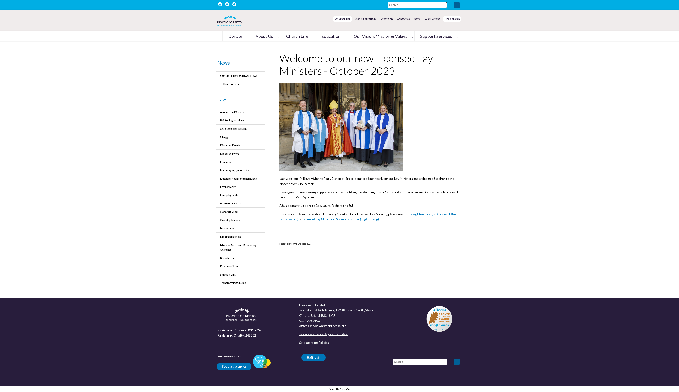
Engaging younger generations (238, 178)
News (223, 63)
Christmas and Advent (233, 128)
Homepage (227, 228)
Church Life (297, 36)
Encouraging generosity (234, 170)
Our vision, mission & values (380, 36)
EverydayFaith (229, 195)
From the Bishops (230, 203)
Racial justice (228, 257)
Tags (222, 99)
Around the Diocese (232, 112)
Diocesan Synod (229, 153)
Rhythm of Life (229, 266)
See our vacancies (234, 366)
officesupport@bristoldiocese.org (322, 326)
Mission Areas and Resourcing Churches (238, 247)
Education (331, 36)
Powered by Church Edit (340, 389)
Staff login (313, 357)
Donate (235, 36)
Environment (228, 186)
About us (264, 36)
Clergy (224, 137)
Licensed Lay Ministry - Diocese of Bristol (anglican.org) (340, 219)
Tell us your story (230, 84)
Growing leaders (230, 220)
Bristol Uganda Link (232, 120)
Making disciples (230, 236)
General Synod (229, 211)
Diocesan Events (230, 145)
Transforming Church (233, 282)
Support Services (436, 36)
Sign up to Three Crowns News (238, 75)
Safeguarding (228, 274)
